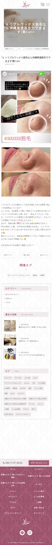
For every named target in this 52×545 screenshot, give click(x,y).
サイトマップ (39, 513)
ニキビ (35, 378)
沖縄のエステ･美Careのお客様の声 (15, 404)
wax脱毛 (7, 388)
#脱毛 (35, 275)
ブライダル (18, 378)
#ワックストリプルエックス (19, 275)
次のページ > (44, 255)
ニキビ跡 (27, 378)
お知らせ (8, 298)
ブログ (7, 302)
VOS (33, 383)
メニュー (40, 404)
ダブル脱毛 (41, 383)
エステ (12, 393)
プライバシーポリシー (23, 414)
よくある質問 (16, 409)
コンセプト (21, 393)
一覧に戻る (26, 255)
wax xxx (26, 383)
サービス (32, 404)
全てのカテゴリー (12, 294)
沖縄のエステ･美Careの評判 (37, 398)
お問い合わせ (9, 414)
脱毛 (30, 388)
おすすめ (22, 388)
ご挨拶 (7, 409)
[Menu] (48, 4)
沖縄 (6, 393)
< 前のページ (7, 255)
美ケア (34, 409)
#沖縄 (42, 275)
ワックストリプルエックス (13, 383)
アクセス (26, 409)
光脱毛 (15, 388)
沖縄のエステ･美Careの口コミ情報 (15, 398)
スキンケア (8, 378)
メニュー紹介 (38, 388)
